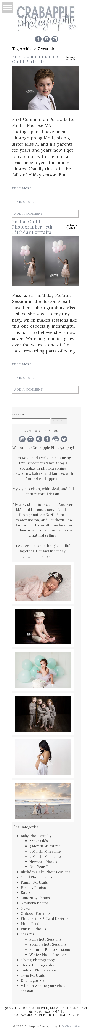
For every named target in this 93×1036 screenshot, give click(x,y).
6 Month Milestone (45, 851)
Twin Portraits (33, 975)
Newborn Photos (43, 861)
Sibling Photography (38, 959)
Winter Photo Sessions (48, 954)
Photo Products (33, 923)
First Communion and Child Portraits (36, 59)
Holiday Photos (33, 887)
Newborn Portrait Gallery (43, 571)
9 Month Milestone (45, 856)
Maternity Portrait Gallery (43, 748)
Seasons (27, 933)
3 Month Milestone (45, 845)
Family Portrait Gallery (43, 789)
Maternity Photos (35, 897)
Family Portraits (34, 882)
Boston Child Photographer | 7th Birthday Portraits (32, 227)
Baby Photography (36, 835)
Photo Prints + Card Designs (44, 918)
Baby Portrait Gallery (43, 615)
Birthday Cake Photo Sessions (46, 871)
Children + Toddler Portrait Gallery (42, 704)
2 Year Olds (38, 840)
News (25, 908)
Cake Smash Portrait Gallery (43, 660)
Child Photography (37, 877)
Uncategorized (33, 980)
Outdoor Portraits (35, 913)
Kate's (26, 892)
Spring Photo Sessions (47, 944)
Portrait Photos (33, 928)
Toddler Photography (39, 970)
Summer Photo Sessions (49, 949)
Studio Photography (37, 965)
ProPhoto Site (71, 1026)
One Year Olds (41, 866)
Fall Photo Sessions (45, 939)
